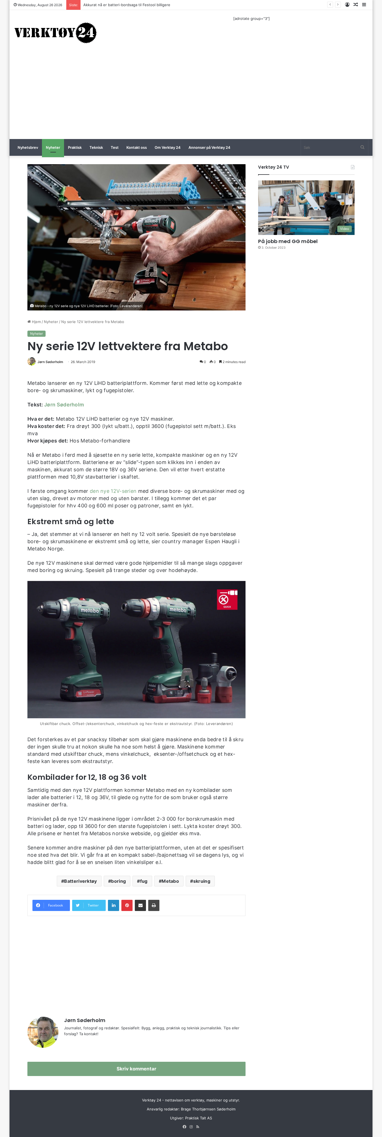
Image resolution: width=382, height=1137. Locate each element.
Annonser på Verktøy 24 (209, 147)
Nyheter (53, 147)
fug (144, 881)
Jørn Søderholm (50, 362)
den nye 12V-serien (113, 491)
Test (115, 147)
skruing (201, 881)
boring (118, 881)
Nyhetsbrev (28, 147)
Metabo (170, 881)
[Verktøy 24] (56, 32)
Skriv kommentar (136, 1069)
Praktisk (75, 147)
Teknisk (96, 147)
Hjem (36, 321)
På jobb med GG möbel (288, 241)
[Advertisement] (191, 97)
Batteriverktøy (80, 881)
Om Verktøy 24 (168, 147)
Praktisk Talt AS (198, 1118)
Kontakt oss (136, 147)
